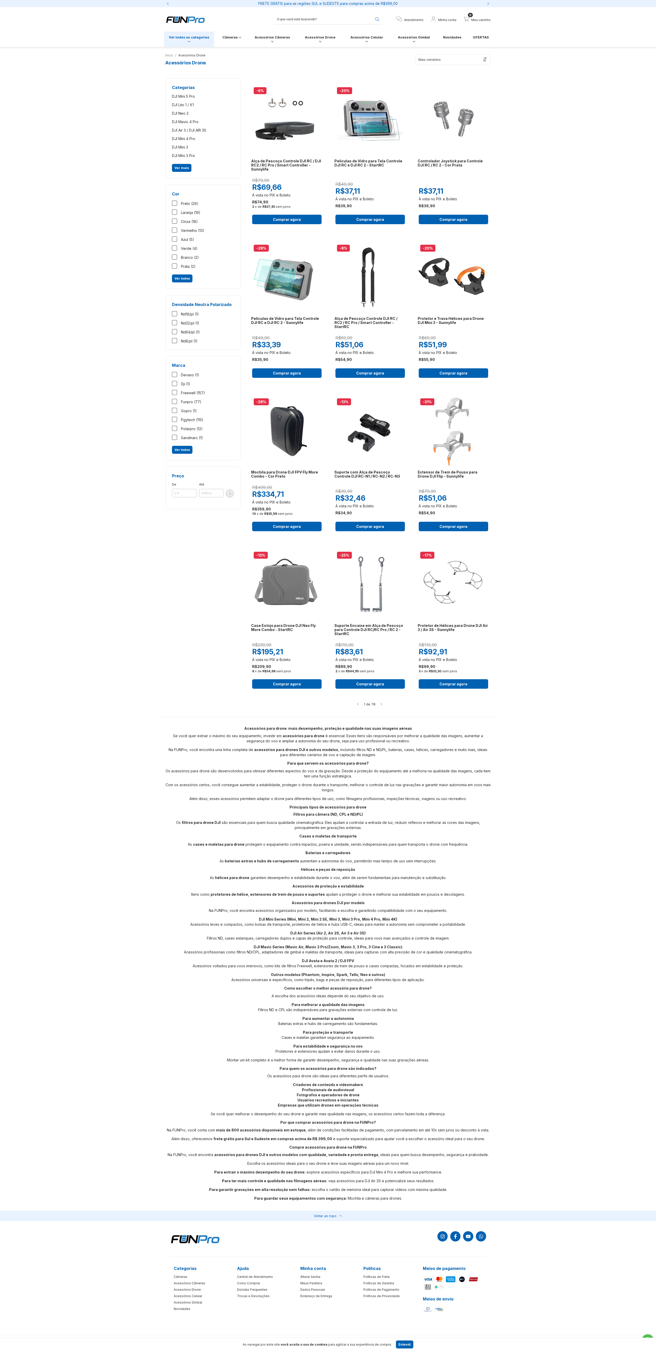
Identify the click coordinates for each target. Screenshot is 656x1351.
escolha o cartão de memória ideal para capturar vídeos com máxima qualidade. (379, 1189)
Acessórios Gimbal (414, 37)
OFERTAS (481, 37)
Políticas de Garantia (378, 1283)
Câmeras (230, 37)
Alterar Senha (310, 1277)
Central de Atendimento (255, 1277)
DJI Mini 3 (180, 147)
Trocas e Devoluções (253, 1296)
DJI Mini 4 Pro (183, 138)
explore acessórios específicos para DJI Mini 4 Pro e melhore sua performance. (374, 1172)
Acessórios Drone (320, 37)
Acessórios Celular (367, 37)
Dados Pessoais (312, 1289)
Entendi (404, 1344)
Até (201, 484)
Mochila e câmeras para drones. (375, 1198)
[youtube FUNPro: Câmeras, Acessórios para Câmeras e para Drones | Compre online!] (468, 1236)
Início (169, 55)
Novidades (452, 37)
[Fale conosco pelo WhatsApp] (481, 1236)
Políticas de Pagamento (381, 1289)
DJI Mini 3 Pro (183, 155)
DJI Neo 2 (180, 113)
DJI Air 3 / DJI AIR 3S (189, 130)
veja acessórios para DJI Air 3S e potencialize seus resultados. (381, 1181)
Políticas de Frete (376, 1277)
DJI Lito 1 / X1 (183, 105)
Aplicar (230, 493)
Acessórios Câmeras (272, 37)
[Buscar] (377, 19)
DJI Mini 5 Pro (183, 96)
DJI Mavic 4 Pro (185, 122)
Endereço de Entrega (316, 1296)
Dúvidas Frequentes (252, 1289)
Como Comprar (248, 1283)
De (174, 484)
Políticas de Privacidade (381, 1296)
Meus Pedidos (311, 1283)
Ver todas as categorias (189, 37)
